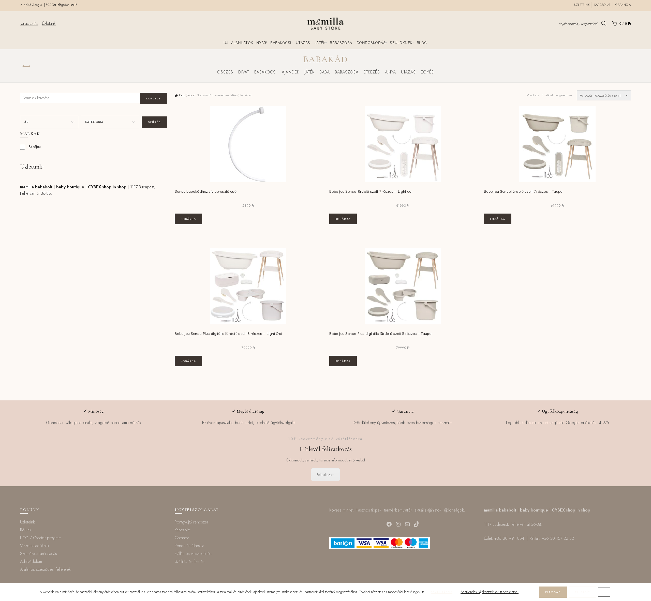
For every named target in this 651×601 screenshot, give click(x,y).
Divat (243, 72)
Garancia (623, 5)
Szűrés (154, 122)
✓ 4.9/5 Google (31, 5)
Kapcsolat (602, 5)
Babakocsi (280, 42)
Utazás (303, 42)
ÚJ (226, 42)
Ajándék (290, 72)
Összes (225, 72)
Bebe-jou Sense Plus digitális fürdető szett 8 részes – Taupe (380, 333)
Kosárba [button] (188, 219)
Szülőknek (401, 42)
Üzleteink (581, 5)
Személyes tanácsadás (38, 554)
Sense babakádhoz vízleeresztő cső (205, 191)
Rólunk (25, 530)
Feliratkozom (325, 474)
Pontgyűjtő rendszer (191, 522)
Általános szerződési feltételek (45, 569)
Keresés (153, 98)
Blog (422, 42)
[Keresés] (604, 23)
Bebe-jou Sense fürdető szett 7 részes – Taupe (523, 191)
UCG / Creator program (40, 538)
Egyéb (427, 72)
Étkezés (372, 72)
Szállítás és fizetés (189, 561)
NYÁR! (262, 42)
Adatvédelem (31, 561)
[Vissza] (26, 66)
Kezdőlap (185, 95)
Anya (390, 72)
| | (73, 187)
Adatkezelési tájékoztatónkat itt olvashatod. (490, 591)
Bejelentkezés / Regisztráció (578, 23)
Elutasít (582, 592)
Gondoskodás (371, 42)
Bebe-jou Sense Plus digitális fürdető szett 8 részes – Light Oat (228, 333)
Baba (325, 72)
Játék (320, 42)
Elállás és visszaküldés (193, 554)
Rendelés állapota (189, 546)
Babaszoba (341, 42)
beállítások (441, 592)
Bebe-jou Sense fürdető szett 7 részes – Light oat (371, 191)
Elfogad (553, 592)
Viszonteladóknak (34, 546)
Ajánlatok (242, 42)
